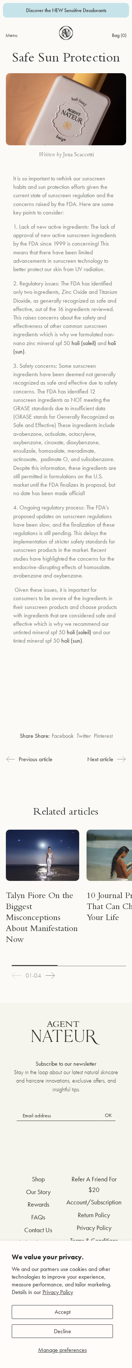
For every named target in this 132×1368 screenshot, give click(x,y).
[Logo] (66, 33)
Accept (62, 1312)
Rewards (38, 1204)
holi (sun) (71, 640)
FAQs (38, 1217)
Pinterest (103, 736)
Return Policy (94, 1215)
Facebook (63, 736)
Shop (38, 1179)
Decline (62, 1331)
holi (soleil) (84, 343)
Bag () (119, 35)
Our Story (38, 1192)
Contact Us (38, 1230)
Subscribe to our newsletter (66, 1064)
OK (108, 1115)
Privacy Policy (58, 1292)
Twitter (84, 736)
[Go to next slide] (50, 975)
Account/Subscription (93, 1202)
